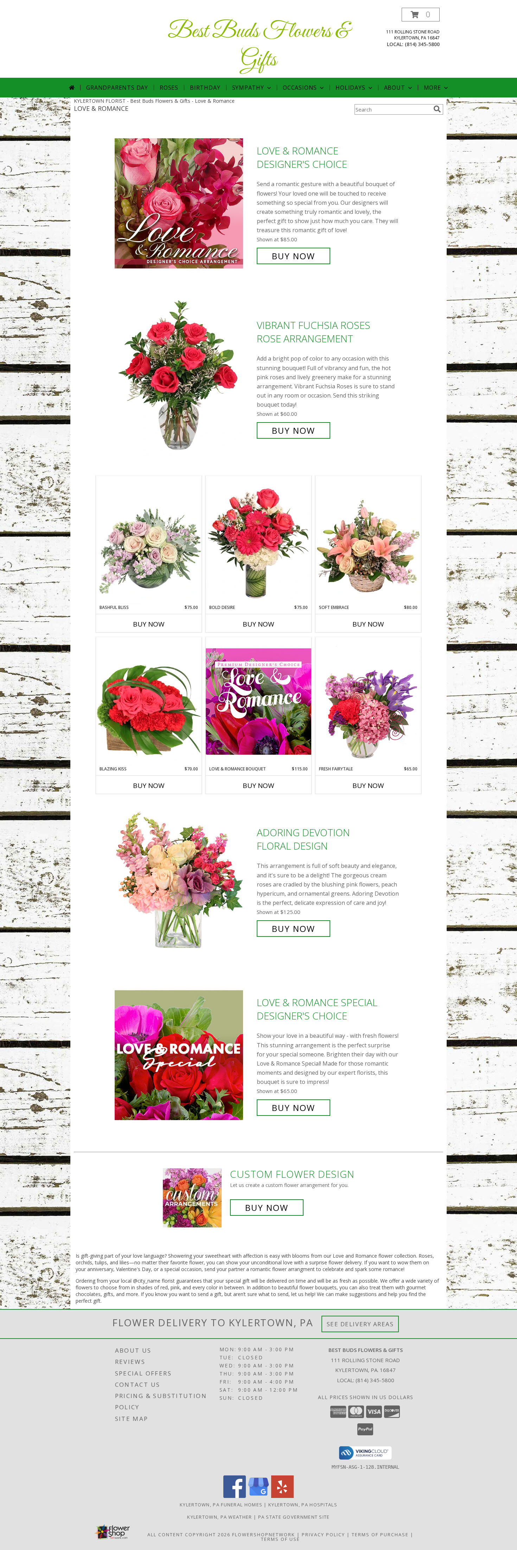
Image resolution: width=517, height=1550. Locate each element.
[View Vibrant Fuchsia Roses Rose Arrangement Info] (184, 378)
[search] (437, 109)
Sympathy (248, 87)
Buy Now (293, 256)
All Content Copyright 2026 (188, 1534)
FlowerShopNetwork (263, 1534)
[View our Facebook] (234, 1496)
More (432, 87)
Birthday (205, 87)
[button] (421, 14)
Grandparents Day (117, 87)
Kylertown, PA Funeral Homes (221, 1504)
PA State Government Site (294, 1517)
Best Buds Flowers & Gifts (258, 46)
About (394, 87)
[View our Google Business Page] (258, 1496)
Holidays (350, 87)
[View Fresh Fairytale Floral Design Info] (368, 701)
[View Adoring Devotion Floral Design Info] (184, 880)
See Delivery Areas (360, 1324)
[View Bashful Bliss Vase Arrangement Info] (149, 540)
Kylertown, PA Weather (219, 1517)
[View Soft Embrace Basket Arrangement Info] (368, 540)
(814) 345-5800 (422, 44)
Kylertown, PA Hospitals (302, 1504)
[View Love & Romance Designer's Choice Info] (184, 203)
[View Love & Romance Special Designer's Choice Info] (184, 1055)
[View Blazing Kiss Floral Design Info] (149, 701)
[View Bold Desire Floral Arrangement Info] (258, 540)
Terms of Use (280, 1539)
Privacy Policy (323, 1534)
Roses (169, 87)
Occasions (300, 87)
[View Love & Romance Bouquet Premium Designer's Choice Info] (258, 701)
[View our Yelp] (282, 1496)
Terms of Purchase (380, 1534)
